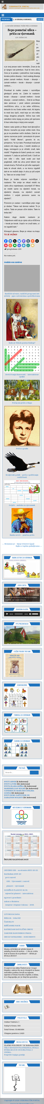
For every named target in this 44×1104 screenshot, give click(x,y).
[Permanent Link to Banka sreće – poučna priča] (22, 520)
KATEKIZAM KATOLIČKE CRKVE (18, 929)
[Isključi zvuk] (30, 614)
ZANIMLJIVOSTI (22, 964)
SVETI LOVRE (10, 784)
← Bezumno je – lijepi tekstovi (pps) (18, 544)
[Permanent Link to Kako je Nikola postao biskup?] (22, 320)
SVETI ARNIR (10, 782)
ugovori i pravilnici (12, 898)
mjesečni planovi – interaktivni (19, 893)
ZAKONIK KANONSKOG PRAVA (17, 933)
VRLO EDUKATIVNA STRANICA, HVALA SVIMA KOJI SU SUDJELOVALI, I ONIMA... (21, 1050)
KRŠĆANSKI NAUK (12, 926)
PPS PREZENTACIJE (22, 623)
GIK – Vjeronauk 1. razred (17, 881)
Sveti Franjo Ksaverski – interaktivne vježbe (22, 376)
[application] (22, 614)
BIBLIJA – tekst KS (12, 918)
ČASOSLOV (9, 922)
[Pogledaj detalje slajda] (22, 569)
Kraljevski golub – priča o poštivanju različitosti (22, 476)
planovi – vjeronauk (15, 886)
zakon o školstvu (11, 901)
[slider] (35, 614)
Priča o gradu (22, 449)
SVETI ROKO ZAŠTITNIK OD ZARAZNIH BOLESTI (17, 796)
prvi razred (10, 877)
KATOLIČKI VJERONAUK (13, 26)
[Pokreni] (7, 614)
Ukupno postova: (11, 1033)
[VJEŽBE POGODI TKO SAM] (14, 676)
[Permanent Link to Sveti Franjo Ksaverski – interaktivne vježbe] (22, 359)
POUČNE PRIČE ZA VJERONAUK (29, 26)
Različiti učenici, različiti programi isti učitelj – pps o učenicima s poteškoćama (22, 295)
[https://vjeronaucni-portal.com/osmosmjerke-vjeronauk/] (16, 706)
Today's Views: (10, 1026)
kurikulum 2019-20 (12, 874)
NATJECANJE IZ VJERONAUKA (22, 807)
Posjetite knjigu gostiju (14, 1055)
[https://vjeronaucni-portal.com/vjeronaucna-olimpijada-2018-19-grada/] (22, 817)
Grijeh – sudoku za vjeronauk (22, 505)
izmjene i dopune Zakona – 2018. (19, 905)
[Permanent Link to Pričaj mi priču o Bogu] (22, 390)
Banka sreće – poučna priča (22, 535)
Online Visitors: (11, 1022)
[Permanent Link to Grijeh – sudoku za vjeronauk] (22, 491)
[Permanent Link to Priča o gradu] (22, 426)
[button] (6, 241)
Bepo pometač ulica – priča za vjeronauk (22, 32)
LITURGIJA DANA (12, 914)
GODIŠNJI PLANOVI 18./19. (16, 890)
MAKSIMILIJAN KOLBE (14, 788)
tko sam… (22, 1065)
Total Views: (9, 1029)
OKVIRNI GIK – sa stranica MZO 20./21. (21, 870)
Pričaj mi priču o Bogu (22, 403)
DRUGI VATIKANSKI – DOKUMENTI (19, 937)
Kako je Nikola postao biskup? (22, 343)
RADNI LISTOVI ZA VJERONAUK (22, 557)
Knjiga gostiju (22, 1042)
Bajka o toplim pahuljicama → (29, 546)
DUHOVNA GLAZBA (22, 609)
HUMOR (22, 945)
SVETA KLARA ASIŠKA (14, 786)
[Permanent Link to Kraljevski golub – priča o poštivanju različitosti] (22, 462)
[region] (22, 569)
